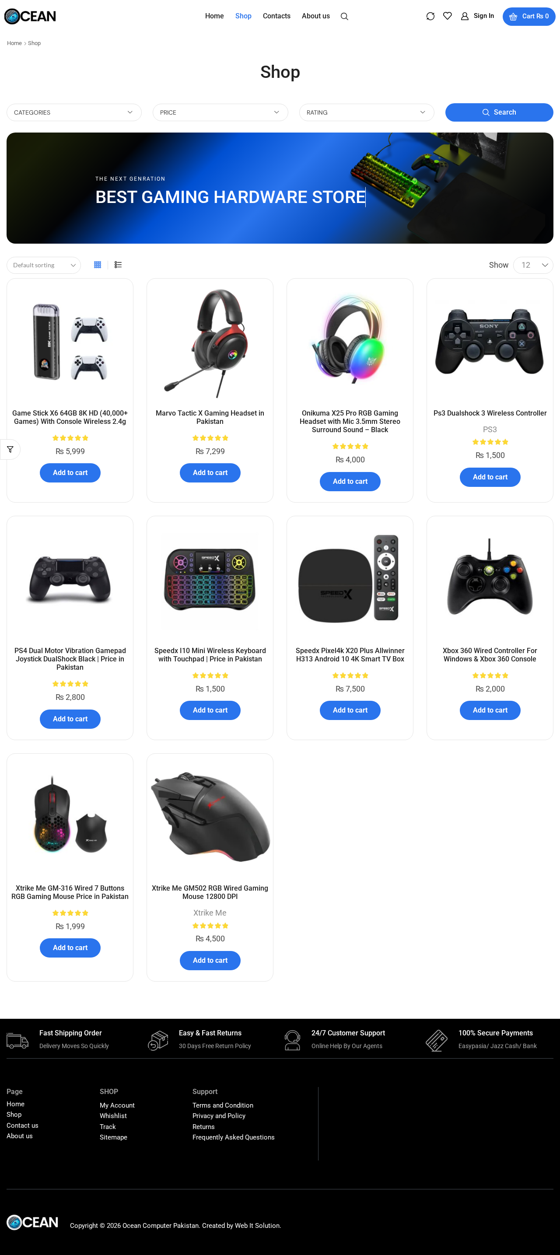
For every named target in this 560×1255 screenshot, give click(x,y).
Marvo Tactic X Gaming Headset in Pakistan (210, 417)
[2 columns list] (118, 265)
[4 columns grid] (97, 265)
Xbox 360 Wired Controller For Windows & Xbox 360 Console (490, 655)
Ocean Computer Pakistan (160, 1226)
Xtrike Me (210, 912)
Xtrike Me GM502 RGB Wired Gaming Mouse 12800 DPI (210, 892)
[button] (344, 15)
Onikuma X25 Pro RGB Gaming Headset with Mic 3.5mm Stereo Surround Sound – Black (350, 421)
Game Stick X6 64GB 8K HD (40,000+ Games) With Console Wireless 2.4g (70, 417)
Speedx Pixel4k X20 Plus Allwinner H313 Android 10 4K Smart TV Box (350, 655)
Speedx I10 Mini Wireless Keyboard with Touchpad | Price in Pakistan (210, 655)
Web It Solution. (258, 1226)
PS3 (490, 429)
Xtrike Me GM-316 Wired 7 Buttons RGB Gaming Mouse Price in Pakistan (70, 892)
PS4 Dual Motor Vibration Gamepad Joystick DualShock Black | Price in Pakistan (70, 659)
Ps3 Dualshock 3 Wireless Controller (490, 413)
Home (14, 43)
